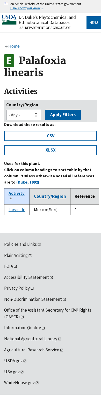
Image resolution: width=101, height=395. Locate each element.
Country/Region (22, 105)
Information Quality (22, 327)
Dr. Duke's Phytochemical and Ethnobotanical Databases (47, 19)
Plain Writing (16, 255)
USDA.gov (13, 361)
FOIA (8, 266)
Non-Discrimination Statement (33, 299)
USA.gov (12, 372)
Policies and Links (20, 244)
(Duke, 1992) (27, 182)
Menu (94, 22)
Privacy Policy (17, 288)
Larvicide (17, 209)
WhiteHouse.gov (19, 382)
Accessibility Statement (26, 277)
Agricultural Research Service (31, 350)
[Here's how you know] (50, 6)
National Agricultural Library (30, 339)
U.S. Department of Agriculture (45, 27)
